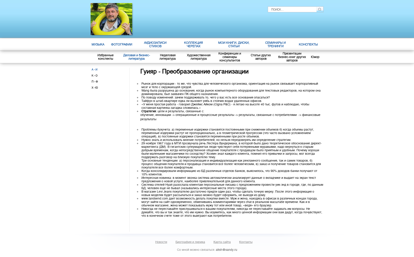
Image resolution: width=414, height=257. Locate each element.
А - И (94, 69)
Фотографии (121, 44)
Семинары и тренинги (275, 44)
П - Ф (95, 81)
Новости (161, 242)
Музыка (98, 44)
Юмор (315, 57)
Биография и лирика (190, 242)
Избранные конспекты (105, 56)
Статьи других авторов (261, 56)
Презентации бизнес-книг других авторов (292, 57)
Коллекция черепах (193, 44)
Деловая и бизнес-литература (136, 56)
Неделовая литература (168, 56)
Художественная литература (198, 56)
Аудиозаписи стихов (155, 44)
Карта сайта (222, 242)
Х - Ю (95, 87)
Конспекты (308, 44)
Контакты (245, 242)
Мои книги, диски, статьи (233, 44)
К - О (94, 75)
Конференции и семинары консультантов (229, 57)
